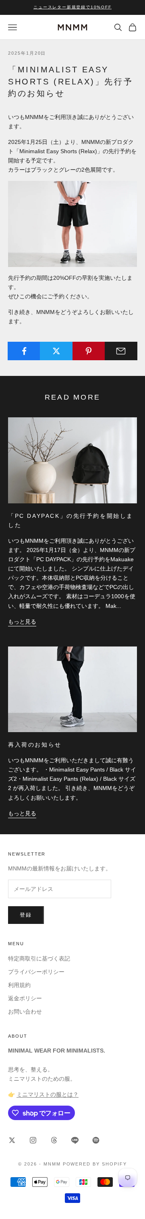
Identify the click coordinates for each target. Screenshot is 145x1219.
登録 (26, 915)
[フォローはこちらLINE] (75, 1140)
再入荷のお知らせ (35, 744)
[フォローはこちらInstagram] (33, 1140)
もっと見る (22, 621)
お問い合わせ (25, 1011)
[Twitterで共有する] (56, 351)
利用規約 (19, 985)
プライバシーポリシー (36, 972)
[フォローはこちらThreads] (54, 1140)
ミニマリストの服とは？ (48, 1094)
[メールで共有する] (121, 351)
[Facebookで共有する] (24, 351)
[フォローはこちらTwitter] (12, 1140)
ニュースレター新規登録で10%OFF (72, 7)
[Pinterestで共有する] (89, 351)
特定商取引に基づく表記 (39, 958)
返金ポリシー (25, 998)
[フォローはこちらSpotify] (96, 1140)
